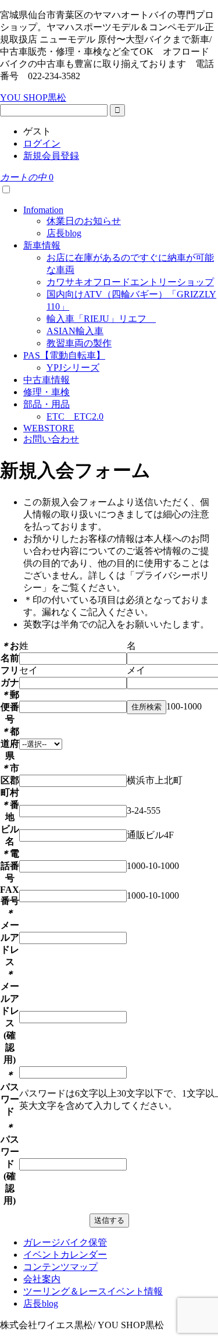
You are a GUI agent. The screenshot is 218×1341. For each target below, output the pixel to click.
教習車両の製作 (79, 343)
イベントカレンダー (65, 1255)
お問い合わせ (51, 439)
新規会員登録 (51, 156)
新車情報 (41, 245)
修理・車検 (46, 392)
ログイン (41, 143)
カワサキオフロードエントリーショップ (130, 282)
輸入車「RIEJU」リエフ (101, 319)
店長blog (64, 233)
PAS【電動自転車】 (64, 355)
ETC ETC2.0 (75, 416)
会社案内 (41, 1279)
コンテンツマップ (60, 1267)
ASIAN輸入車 (75, 331)
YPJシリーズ (73, 367)
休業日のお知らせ (84, 221)
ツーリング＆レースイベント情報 (93, 1291)
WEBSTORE (48, 428)
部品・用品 (46, 404)
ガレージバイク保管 (65, 1242)
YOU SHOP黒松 (33, 97)
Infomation (43, 210)
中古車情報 (46, 380)
